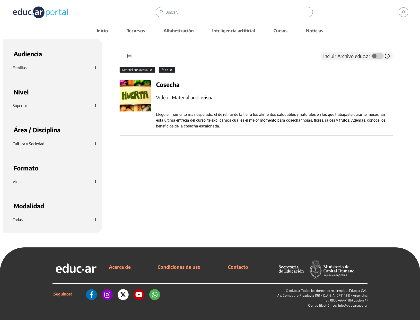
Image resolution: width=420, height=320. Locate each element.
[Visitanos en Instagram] (107, 294)
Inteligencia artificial (233, 30)
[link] (403, 12)
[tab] (129, 56)
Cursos (280, 30)
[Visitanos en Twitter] (123, 294)
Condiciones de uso (179, 267)
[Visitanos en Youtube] (138, 294)
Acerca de (120, 267)
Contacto (238, 267)
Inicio (102, 30)
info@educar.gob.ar (353, 305)
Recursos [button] (135, 30)
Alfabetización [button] (179, 30)
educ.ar (294, 290)
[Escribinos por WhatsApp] (154, 294)
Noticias (314, 30)
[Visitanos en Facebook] (91, 294)
